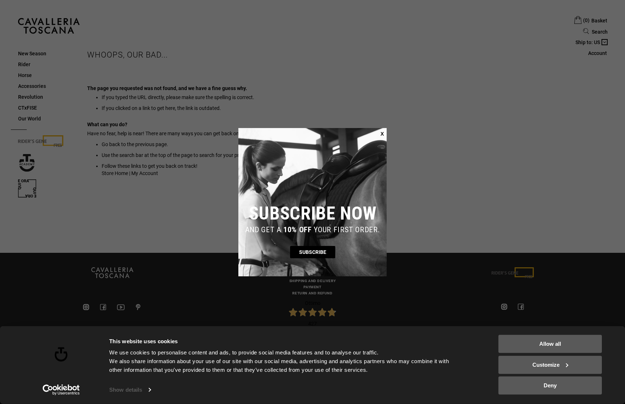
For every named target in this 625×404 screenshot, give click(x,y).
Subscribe (312, 252)
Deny (550, 385)
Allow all (550, 344)
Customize (546, 364)
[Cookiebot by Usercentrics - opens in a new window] (61, 389)
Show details (125, 390)
